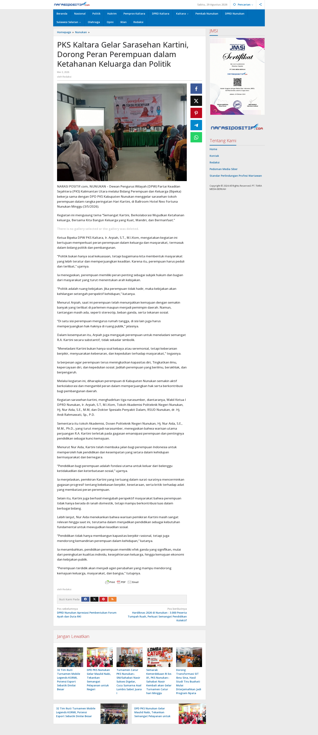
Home (213, 149)
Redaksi (215, 162)
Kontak (214, 156)
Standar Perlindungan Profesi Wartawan (236, 175)
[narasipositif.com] (72, 4)
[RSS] (112, 599)
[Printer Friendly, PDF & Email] (122, 582)
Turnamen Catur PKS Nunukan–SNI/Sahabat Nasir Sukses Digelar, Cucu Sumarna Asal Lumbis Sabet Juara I (129, 681)
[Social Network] (260, 4)
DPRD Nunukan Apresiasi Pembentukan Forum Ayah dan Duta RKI (86, 612)
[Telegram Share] (196, 125)
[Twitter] (94, 599)
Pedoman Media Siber (224, 169)
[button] (237, 76)
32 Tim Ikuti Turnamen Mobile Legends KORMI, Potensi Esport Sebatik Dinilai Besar (75, 712)
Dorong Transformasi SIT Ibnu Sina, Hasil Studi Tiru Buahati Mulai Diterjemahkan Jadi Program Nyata (188, 681)
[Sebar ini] (196, 88)
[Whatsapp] (196, 137)
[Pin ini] (196, 113)
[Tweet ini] (196, 101)
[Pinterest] (103, 599)
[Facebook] (85, 599)
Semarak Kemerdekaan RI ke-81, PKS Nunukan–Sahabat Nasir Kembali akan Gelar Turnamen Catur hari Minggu (159, 681)
